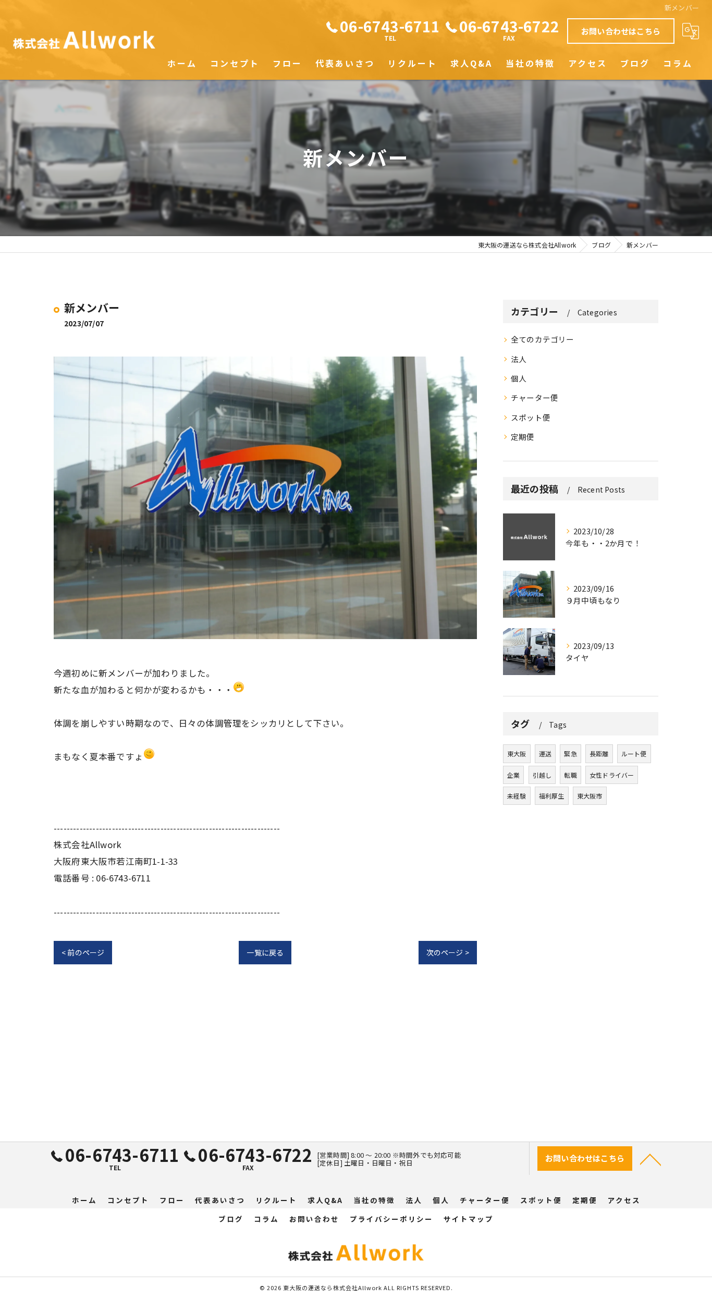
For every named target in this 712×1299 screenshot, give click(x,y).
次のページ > (447, 952)
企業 (513, 774)
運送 (545, 753)
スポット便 (530, 417)
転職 (570, 774)
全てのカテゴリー (542, 339)
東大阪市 (590, 795)
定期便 (523, 436)
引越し (542, 774)
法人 (518, 358)
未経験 (516, 795)
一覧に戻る (265, 952)
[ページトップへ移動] (650, 1158)
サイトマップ (469, 1219)
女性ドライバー (612, 774)
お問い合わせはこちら (620, 31)
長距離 (599, 753)
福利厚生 (551, 795)
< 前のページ (83, 952)
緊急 (570, 753)
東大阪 (516, 753)
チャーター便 (534, 397)
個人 (518, 378)
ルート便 (634, 753)
